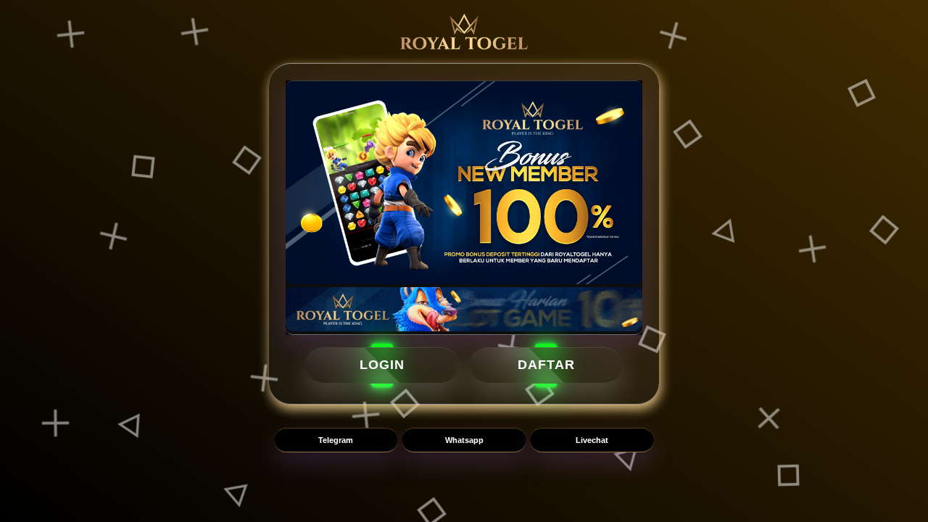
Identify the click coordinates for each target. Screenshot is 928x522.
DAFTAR (546, 365)
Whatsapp (464, 440)
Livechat (592, 440)
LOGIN (382, 365)
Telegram (335, 440)
